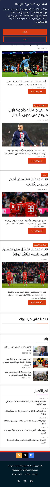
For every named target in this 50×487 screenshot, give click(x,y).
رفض (25, 39)
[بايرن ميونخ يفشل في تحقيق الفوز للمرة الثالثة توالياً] (25, 275)
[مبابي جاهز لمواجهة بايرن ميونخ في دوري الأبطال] (25, 135)
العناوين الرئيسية (40, 106)
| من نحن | (27, 474)
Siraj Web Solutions (30, 470)
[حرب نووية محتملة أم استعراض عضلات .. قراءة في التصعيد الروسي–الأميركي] (40, 363)
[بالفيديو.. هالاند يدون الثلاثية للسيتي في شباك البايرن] (25, 64)
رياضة (44, 175)
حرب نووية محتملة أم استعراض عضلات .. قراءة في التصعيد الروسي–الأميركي (16, 362)
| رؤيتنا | (35, 474)
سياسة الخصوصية (40, 25)
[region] (25, 22)
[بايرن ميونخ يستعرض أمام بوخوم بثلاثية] (25, 204)
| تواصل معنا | (17, 474)
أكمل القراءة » (37, 92)
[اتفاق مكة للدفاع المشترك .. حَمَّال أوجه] (40, 351)
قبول (25, 32)
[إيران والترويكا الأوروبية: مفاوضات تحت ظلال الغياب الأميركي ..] (40, 376)
